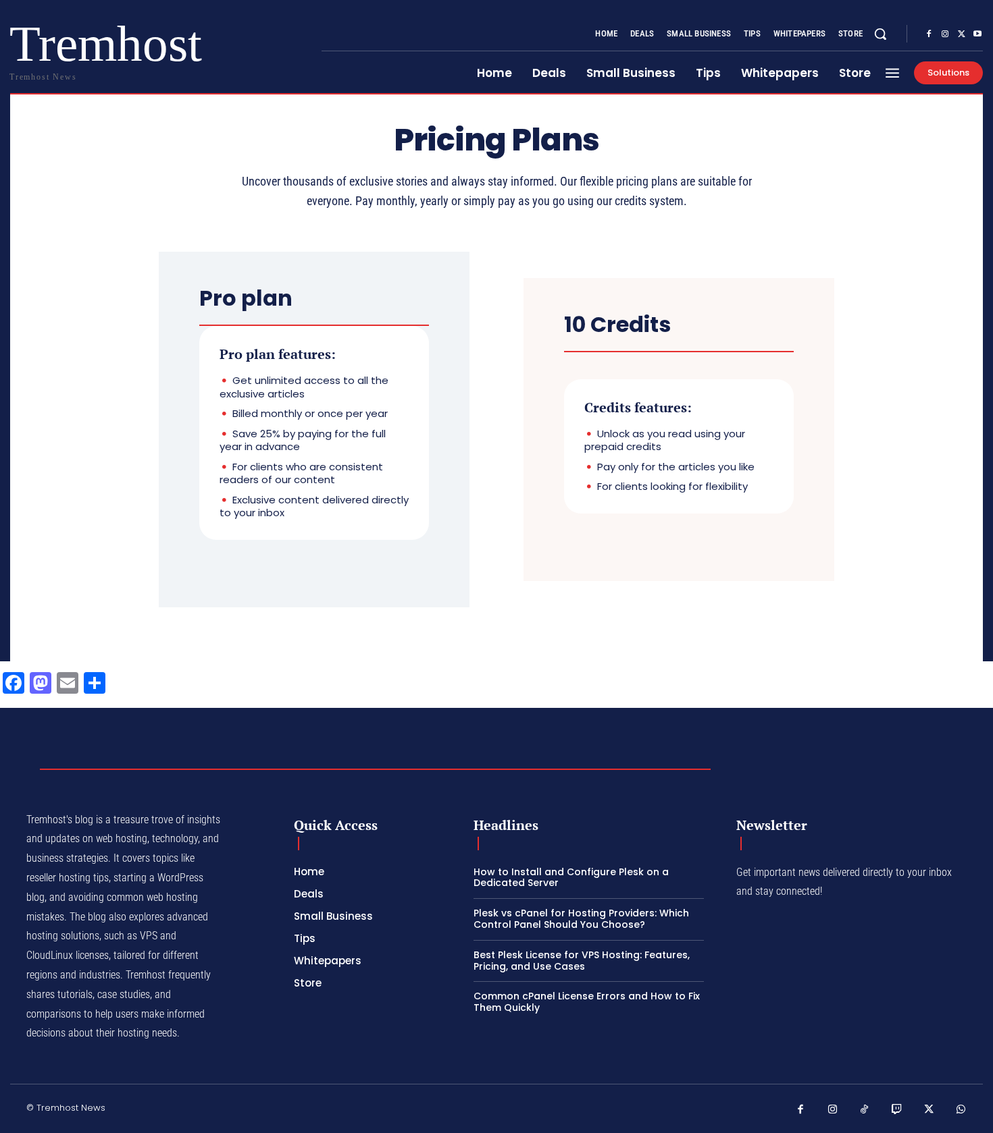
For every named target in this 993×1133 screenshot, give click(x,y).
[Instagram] (945, 34)
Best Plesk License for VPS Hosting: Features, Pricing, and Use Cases (582, 960)
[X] (961, 34)
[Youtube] (977, 34)
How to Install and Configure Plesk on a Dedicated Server (571, 877)
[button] (880, 34)
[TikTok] (864, 1110)
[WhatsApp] (961, 1110)
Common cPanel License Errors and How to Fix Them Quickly (587, 1001)
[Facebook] (929, 34)
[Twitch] (897, 1110)
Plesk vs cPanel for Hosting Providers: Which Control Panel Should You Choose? (581, 918)
